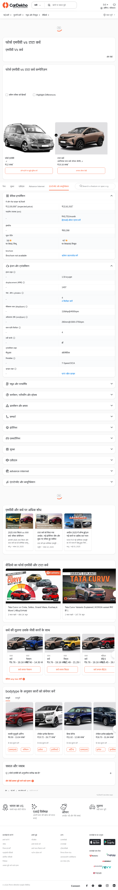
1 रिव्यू (14, 244)
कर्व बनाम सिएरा (62, 669)
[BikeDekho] (93, 855)
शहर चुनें (109, 15)
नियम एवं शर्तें (7, 848)
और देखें (109, 57)
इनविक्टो (54, 749)
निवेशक (5, 861)
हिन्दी (104, 5)
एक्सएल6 (13, 749)
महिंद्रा (103, 656)
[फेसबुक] (86, 886)
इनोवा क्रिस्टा (101, 749)
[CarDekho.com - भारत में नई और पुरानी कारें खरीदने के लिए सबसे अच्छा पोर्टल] (15, 5)
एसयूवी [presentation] (17, 698)
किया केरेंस (71, 734)
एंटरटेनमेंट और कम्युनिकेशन (59, 186)
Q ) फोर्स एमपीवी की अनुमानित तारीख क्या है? (23, 773)
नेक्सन (28, 659)
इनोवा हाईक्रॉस (42, 749)
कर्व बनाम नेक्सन (25, 669)
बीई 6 (103, 659)
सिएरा (66, 659)
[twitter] (93, 886)
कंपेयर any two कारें (14, 679)
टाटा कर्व (60, 158)
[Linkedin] (114, 886)
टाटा (27, 656)
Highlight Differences (46, 95)
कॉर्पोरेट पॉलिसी (7, 857)
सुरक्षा (12, 186)
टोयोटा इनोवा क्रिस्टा (45, 734)
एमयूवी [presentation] (8, 698)
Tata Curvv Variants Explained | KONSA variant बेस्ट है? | (89, 609)
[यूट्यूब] (100, 886)
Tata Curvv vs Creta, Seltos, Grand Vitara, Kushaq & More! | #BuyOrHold (32, 609)
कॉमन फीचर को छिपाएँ (17, 95)
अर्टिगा (71, 749)
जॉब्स (4, 844)
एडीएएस (21, 186)
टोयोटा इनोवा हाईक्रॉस (104, 734)
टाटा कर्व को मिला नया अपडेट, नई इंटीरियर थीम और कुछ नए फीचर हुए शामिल (48, 535)
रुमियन (25, 749)
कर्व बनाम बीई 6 (100, 669)
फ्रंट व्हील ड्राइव (68, 373)
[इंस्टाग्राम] (107, 886)
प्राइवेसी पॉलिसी (8, 853)
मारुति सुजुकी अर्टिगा (16, 734)
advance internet (36, 186)
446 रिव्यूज (72, 244)
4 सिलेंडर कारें (67, 301)
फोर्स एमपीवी (9, 158)
